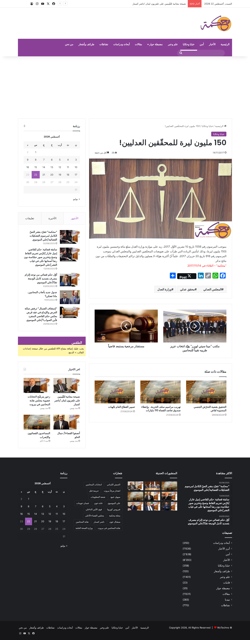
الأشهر (74, 218)
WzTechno (223, 627)
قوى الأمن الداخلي (94, 509)
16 (27, 167)
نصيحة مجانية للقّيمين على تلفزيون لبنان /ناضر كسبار (67, 400)
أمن (202, 44)
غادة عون (98, 503)
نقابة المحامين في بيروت (109, 528)
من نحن (69, 44)
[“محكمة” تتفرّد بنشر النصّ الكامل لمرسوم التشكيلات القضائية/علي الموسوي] (70, 237)
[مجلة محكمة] (216, 23)
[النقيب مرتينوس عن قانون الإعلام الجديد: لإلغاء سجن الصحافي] (152, 485)
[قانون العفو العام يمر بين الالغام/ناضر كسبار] (135, 506)
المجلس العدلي (212, 289)
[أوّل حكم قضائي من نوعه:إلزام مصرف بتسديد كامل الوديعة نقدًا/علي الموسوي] (70, 280)
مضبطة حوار (156, 44)
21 (43, 174)
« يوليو (76, 198)
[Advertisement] (125, 87)
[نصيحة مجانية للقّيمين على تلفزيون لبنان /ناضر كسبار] (66, 385)
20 (51, 174)
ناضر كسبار (99, 521)
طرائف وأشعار (86, 44)
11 (68, 167)
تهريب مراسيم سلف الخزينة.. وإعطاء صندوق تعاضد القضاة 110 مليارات (161, 408)
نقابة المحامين (82, 521)
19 (60, 174)
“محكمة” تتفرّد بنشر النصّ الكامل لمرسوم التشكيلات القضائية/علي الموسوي (43, 235)
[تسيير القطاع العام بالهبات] (115, 392)
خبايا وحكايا (189, 44)
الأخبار (212, 44)
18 (68, 174)
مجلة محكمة (114, 515)
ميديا (227, 599)
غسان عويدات (82, 503)
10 (76, 167)
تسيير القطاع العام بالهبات (121, 407)
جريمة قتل (94, 490)
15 (35, 167)
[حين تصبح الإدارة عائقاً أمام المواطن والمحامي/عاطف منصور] (152, 506)
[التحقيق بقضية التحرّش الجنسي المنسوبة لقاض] (206, 392)
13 (52, 167)
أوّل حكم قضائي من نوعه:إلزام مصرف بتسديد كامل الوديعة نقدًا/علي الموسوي (41, 278)
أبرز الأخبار (224, 548)
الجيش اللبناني (113, 484)
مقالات (138, 44)
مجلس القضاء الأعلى (94, 515)
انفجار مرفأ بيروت (112, 490)
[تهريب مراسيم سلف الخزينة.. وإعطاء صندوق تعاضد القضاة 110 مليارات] (160, 392)
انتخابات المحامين (94, 484)
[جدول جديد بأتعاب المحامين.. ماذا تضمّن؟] (70, 297)
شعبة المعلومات (98, 497)
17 (76, 174)
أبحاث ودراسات (121, 44)
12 (60, 167)
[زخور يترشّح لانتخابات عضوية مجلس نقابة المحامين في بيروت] (37, 385)
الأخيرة (52, 218)
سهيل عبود (115, 497)
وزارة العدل (164, 289)
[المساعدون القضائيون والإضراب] (37, 422)
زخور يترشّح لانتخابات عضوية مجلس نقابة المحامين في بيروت (155, 3)
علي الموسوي (114, 503)
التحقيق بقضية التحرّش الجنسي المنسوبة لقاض (210, 408)
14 (43, 167)
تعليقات (29, 218)
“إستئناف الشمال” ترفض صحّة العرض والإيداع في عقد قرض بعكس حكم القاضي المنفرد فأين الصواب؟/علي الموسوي (41, 314)
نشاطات (103, 44)
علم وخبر (173, 44)
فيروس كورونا (113, 509)
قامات (226, 582)
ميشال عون (114, 521)
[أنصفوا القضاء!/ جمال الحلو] (66, 422)
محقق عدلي (187, 289)
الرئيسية (225, 44)
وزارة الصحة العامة (84, 528)
